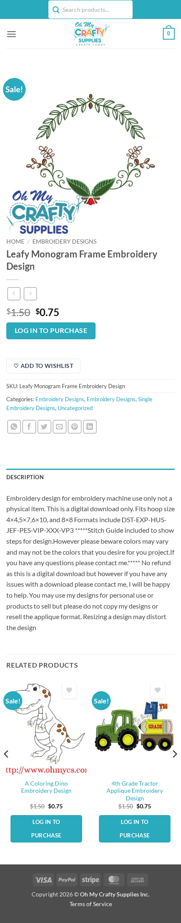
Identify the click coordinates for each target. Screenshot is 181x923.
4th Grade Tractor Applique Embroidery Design (134, 791)
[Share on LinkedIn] (90, 427)
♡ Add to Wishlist (43, 365)
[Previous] (7, 771)
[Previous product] (30, 293)
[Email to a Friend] (60, 427)
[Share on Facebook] (29, 427)
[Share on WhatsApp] (14, 427)
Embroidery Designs (64, 241)
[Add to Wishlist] (69, 690)
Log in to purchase (51, 330)
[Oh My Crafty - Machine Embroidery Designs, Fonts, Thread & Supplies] (91, 33)
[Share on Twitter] (44, 427)
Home (15, 241)
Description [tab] (25, 477)
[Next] (174, 771)
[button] (11, 34)
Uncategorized (75, 408)
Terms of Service (90, 903)
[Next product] (13, 293)
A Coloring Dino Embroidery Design (46, 787)
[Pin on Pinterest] (75, 427)
